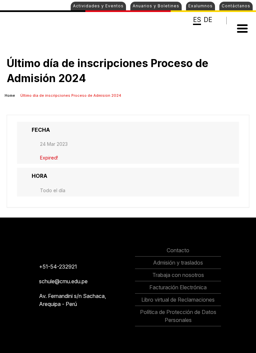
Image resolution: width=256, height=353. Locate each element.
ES (197, 20)
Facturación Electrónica (178, 287)
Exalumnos (200, 5)
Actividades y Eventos (98, 5)
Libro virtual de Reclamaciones (178, 299)
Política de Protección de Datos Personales (178, 316)
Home (10, 95)
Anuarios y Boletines (156, 5)
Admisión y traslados (178, 262)
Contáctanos (236, 5)
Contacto (178, 250)
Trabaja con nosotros (178, 275)
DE (208, 20)
